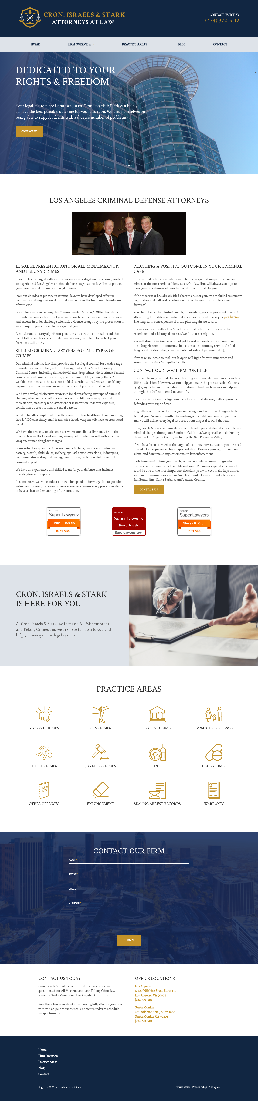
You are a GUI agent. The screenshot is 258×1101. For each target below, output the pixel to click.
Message (75, 903)
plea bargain (232, 317)
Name (73, 860)
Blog (181, 44)
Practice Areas (134, 44)
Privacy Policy (199, 1087)
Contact (220, 44)
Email (73, 888)
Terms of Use (183, 1087)
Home (35, 44)
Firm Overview (79, 44)
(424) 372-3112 (222, 20)
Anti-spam (214, 1087)
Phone (73, 874)
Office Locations (155, 978)
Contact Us (29, 131)
